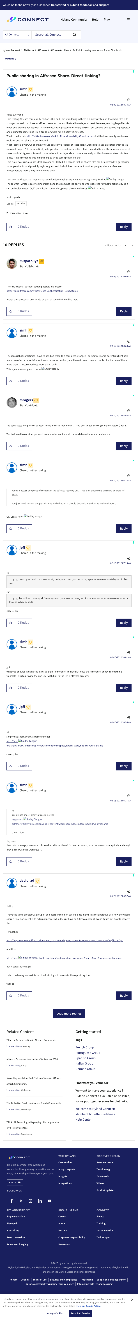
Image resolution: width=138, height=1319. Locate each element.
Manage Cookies (55, 1313)
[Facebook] (11, 1201)
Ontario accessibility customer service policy (50, 1284)
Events (100, 1216)
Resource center (105, 1162)
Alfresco (42, 50)
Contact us (15, 1182)
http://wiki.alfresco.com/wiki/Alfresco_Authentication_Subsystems (42, 291)
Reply (124, 227)
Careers (62, 1216)
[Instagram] (30, 1201)
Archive (21, 203)
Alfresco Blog (14, 1065)
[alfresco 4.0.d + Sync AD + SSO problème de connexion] (126, 245)
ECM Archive (15, 213)
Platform (29, 50)
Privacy (13, 1280)
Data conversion (16, 1237)
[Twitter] (21, 1201)
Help (95, 19)
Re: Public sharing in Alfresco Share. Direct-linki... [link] (98, 50)
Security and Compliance (63, 1280)
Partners (62, 1230)
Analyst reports (66, 1169)
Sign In (108, 19)
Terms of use (40, 1280)
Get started (58, 5)
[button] (11, 227)
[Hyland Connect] (27, 20)
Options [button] (9, 59)
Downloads (102, 1176)
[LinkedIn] (40, 1201)
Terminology (103, 1169)
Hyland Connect (11, 50)
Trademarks (86, 1280)
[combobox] (56, 34)
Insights (62, 1176)
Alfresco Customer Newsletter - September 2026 (32, 1059)
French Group (84, 1047)
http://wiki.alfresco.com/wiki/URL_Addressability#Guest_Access (61, 136)
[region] (69, 1306)
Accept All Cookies (80, 1313)
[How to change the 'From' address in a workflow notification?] (132, 245)
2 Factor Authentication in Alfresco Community (31, 1040)
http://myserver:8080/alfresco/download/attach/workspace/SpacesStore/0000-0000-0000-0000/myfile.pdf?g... (64, 940)
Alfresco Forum (15, 1046)
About (61, 1223)
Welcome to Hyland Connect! (95, 1109)
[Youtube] (49, 1201)
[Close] (132, 1300)
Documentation (105, 1230)
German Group (85, 1069)
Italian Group (84, 1063)
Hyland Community (74, 19)
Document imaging (17, 1244)
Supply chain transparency (111, 1280)
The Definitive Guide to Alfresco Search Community (33, 1103)
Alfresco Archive (59, 50)
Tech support (103, 1237)
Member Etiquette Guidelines (95, 1114)
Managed (12, 1223)
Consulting (13, 1230)
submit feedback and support (89, 5)
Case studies (65, 1162)
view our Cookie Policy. (88, 1306)
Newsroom (64, 1244)
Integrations (65, 1183)
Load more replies (69, 1013)
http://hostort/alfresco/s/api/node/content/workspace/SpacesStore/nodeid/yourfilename (64, 958)
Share (25, 213)
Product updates (105, 1190)
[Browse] (128, 19)
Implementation (16, 1216)
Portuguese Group (87, 1053)
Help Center (83, 1119)
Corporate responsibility (71, 1237)
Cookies (25, 1280)
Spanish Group (85, 1058)
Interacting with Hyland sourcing (94, 1284)
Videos (100, 1183)
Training (100, 1223)
